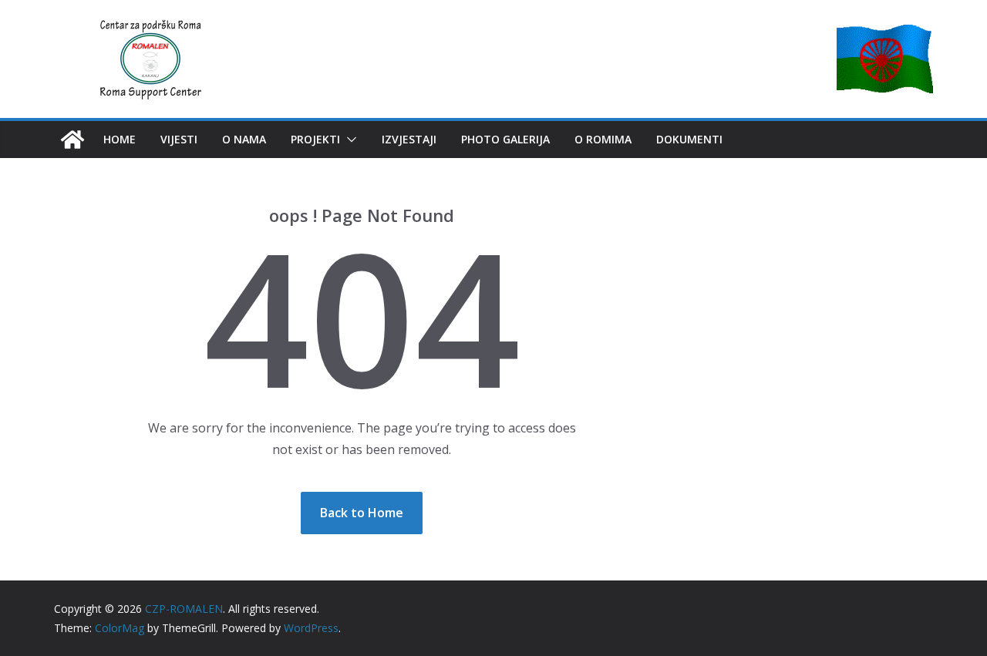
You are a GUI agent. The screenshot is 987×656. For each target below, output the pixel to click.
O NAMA (244, 139)
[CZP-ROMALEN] (72, 139)
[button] (348, 139)
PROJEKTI (315, 139)
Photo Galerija (505, 139)
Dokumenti (689, 139)
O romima (603, 139)
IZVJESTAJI (409, 139)
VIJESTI (178, 139)
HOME (119, 139)
